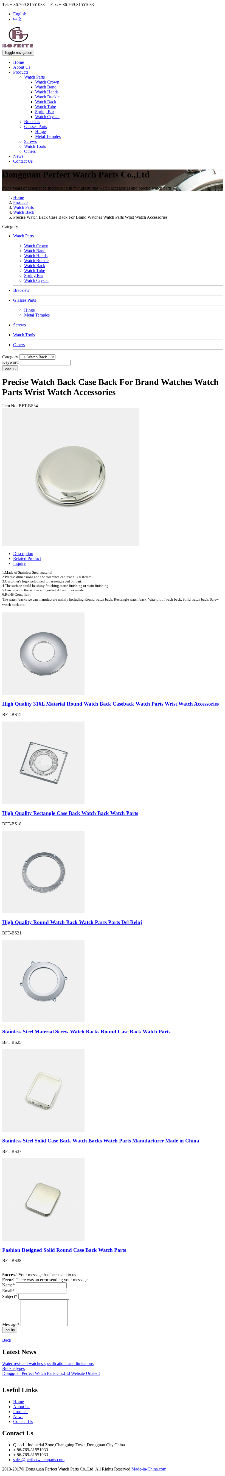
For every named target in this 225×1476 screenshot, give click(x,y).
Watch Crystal (47, 116)
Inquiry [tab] (19, 563)
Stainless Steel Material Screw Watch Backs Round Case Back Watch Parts (86, 1031)
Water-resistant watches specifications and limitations (48, 1363)
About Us (21, 67)
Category (10, 356)
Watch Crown (47, 82)
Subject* (9, 1296)
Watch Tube (45, 106)
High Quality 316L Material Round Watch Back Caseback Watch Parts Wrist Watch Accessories (110, 704)
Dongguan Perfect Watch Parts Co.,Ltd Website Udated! (51, 1373)
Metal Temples (48, 136)
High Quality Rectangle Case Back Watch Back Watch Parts (70, 813)
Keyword (10, 362)
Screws (30, 141)
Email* (8, 1290)
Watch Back (45, 101)
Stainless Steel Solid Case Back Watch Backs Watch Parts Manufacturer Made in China (100, 1141)
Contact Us (23, 161)
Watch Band (46, 87)
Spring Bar (44, 111)
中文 (17, 19)
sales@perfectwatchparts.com (38, 1459)
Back (6, 1340)
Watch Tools (35, 146)
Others (30, 151)
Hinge (40, 131)
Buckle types (13, 1368)
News (18, 156)
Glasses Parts (35, 126)
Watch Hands (46, 92)
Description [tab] (23, 553)
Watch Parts (34, 77)
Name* (8, 1285)
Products (20, 72)
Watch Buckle (47, 97)
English (19, 14)
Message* (10, 1324)
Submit (10, 368)
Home (18, 62)
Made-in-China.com (148, 1469)
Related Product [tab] (27, 558)
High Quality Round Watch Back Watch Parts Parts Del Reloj (72, 922)
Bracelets (32, 121)
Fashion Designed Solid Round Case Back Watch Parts (64, 1250)
